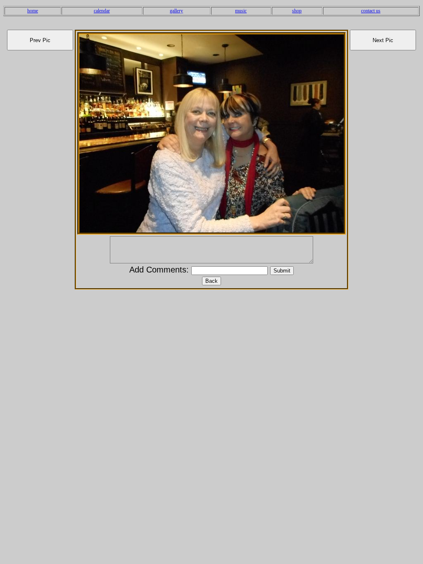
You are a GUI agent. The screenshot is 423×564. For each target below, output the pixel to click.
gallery (176, 11)
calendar (102, 11)
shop (297, 11)
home (32, 11)
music (241, 11)
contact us (370, 11)
